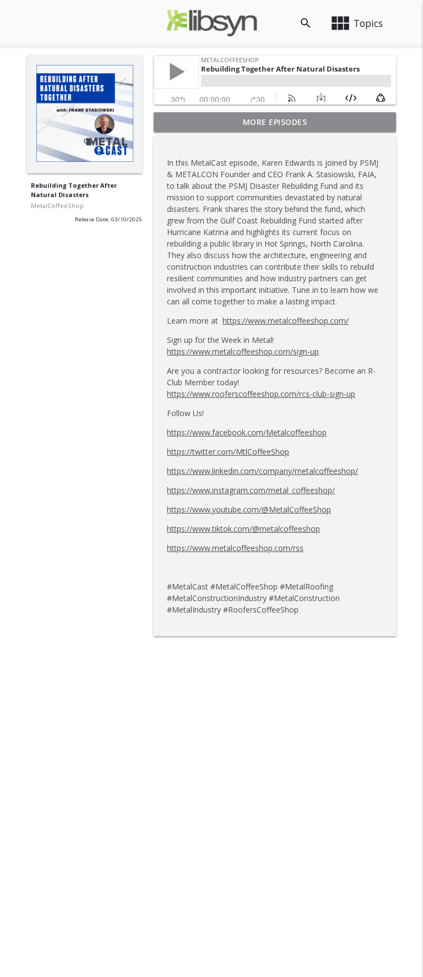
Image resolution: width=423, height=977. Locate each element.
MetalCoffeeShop (57, 205)
